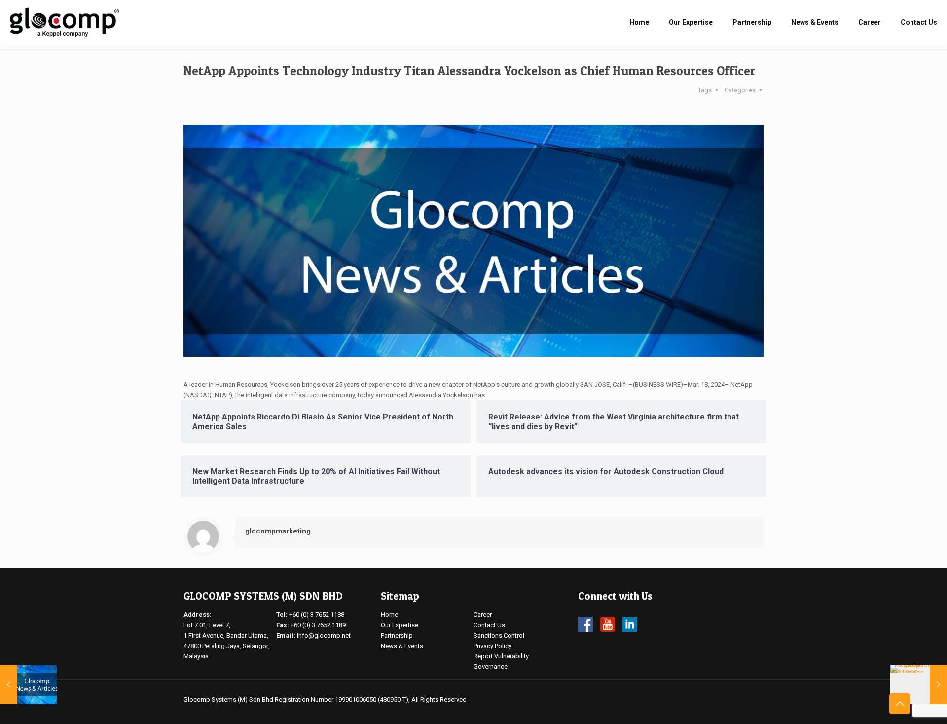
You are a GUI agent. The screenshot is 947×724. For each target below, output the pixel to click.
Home (389, 614)
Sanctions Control (499, 635)
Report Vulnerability (501, 656)
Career (483, 614)
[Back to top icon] (899, 703)
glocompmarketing (278, 531)
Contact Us (489, 625)
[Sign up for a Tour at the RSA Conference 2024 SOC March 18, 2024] (918, 684)
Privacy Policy (492, 645)
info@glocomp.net (324, 635)
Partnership (397, 635)
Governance (491, 666)
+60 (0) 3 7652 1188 (316, 614)
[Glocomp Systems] (64, 22)
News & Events (402, 645)
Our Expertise (399, 625)
